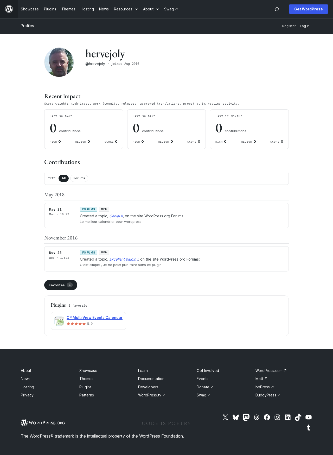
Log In (305, 26)
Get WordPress (308, 9)
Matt (261, 378)
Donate (205, 387)
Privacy (27, 395)
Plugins (85, 387)
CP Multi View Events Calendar (95, 317)
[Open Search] (277, 9)
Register (289, 26)
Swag (204, 395)
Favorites (60, 285)
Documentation (151, 378)
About (26, 370)
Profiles (27, 25)
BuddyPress (268, 395)
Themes (86, 378)
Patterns (86, 395)
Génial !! (116, 216)
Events (202, 378)
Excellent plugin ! (123, 259)
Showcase (88, 370)
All (64, 178)
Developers (148, 387)
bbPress (264, 387)
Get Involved (208, 370)
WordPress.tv (152, 395)
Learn (143, 370)
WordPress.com (271, 370)
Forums (79, 178)
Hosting (27, 387)
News (25, 378)
